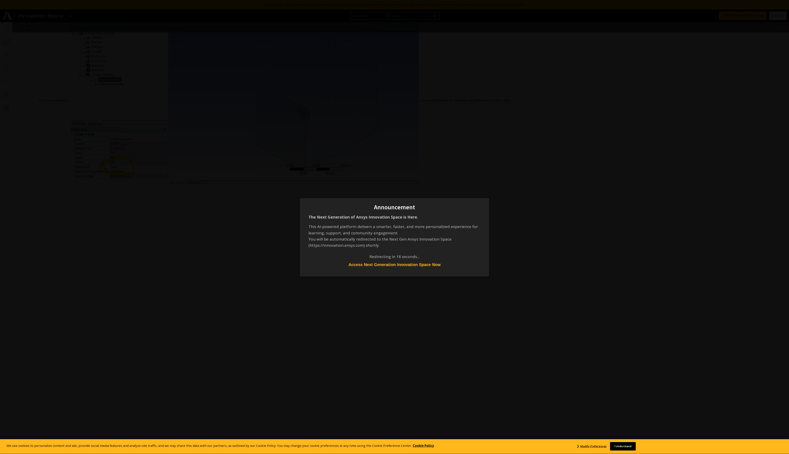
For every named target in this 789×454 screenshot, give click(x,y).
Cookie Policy (423, 446)
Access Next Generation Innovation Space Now (394, 264)
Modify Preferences (593, 446)
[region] (394, 446)
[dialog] (394, 227)
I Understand (623, 446)
